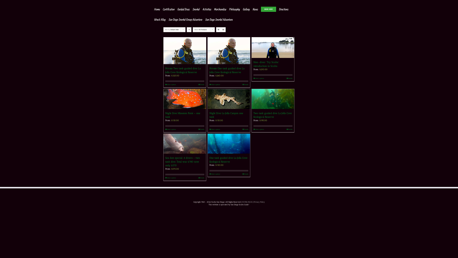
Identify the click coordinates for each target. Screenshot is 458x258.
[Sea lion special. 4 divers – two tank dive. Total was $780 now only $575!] (185, 144)
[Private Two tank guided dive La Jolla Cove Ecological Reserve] (185, 50)
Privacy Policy (259, 202)
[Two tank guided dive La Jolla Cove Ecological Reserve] (273, 99)
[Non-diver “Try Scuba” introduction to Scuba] (273, 47)
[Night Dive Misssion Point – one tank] (185, 99)
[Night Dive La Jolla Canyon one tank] (229, 99)
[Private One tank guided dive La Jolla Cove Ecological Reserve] (229, 50)
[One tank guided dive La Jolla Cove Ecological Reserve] (229, 144)
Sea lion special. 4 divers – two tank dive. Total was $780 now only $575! (182, 161)
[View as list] (223, 29)
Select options (171, 84)
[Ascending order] (189, 29)
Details (202, 84)
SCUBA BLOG (247, 202)
